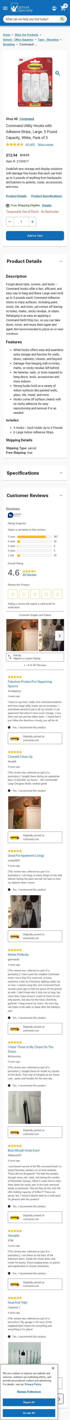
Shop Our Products (26, 34)
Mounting (9, 44)
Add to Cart (35, 235)
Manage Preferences (29, 1391)
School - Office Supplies (18, 39)
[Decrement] (10, 222)
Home (6, 34)
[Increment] (32, 222)
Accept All (29, 1413)
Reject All (29, 1402)
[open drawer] (5, 8)
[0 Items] (63, 8)
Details (47, 205)
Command (27, 119)
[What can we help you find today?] (62, 19)
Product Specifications (46, 196)
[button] (54, 8)
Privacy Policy (33, 1384)
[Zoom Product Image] (58, 73)
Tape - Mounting (48, 39)
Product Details (16, 196)
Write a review (45, 144)
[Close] (53, 1368)
